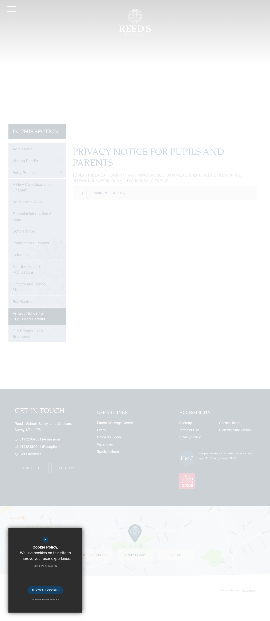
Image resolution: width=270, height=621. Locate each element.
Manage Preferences (45, 599)
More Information (45, 566)
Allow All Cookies (45, 590)
